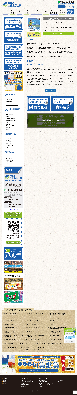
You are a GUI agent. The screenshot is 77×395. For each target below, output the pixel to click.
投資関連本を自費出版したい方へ (54, 343)
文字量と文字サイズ (25, 384)
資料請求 (12, 11)
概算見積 (26, 11)
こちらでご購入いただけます (59, 33)
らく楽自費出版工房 (37, 391)
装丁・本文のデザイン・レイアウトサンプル (11, 126)
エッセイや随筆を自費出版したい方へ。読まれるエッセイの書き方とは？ (56, 331)
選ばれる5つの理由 (10, 114)
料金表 (7, 129)
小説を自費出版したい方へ (31, 331)
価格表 (19, 11)
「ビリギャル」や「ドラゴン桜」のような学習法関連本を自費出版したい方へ (35, 348)
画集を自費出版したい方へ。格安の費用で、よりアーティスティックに (35, 323)
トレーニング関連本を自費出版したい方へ (14, 347)
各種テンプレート (36, 11)
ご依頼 (4, 381)
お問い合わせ (62, 11)
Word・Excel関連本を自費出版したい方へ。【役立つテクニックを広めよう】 (14, 344)
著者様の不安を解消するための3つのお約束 (9, 140)
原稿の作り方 (24, 383)
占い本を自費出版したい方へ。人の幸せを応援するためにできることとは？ (14, 323)
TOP (6, 11)
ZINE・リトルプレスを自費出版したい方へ (35, 327)
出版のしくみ (9, 116)
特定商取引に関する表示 (13, 209)
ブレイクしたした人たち (26, 380)
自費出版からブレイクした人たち (10, 102)
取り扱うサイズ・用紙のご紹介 (46, 383)
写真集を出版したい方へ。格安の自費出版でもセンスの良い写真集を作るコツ (56, 327)
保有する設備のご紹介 (11, 118)
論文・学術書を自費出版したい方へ (33, 339)
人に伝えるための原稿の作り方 (10, 157)
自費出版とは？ (24, 379)
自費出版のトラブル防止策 (9, 144)
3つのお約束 (60, 379)
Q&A (46, 11)
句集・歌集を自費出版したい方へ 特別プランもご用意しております (14, 340)
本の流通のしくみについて (12, 105)
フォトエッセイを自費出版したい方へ (13, 313)
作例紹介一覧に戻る (50, 90)
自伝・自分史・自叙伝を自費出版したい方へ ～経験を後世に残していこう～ (57, 340)
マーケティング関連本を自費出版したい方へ (56, 335)
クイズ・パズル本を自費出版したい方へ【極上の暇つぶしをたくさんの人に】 (35, 344)
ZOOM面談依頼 (54, 11)
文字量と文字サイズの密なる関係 (10, 161)
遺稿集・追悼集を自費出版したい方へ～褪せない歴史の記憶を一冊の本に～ (35, 319)
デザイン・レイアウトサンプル (46, 384)
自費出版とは (9, 99)
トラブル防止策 (60, 380)
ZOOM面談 (5, 383)
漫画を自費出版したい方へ (11, 327)
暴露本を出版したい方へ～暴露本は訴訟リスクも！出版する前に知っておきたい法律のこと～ (56, 315)
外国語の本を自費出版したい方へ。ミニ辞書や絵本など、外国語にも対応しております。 (14, 319)
